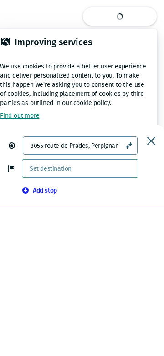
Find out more (19, 116)
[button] (15, 145)
